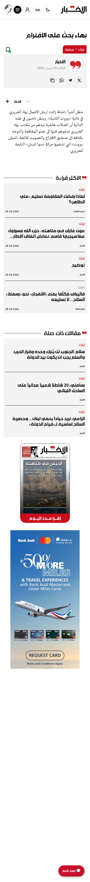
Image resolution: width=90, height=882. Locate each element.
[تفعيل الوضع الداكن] (48, 10)
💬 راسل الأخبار (71, 871)
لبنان (81, 49)
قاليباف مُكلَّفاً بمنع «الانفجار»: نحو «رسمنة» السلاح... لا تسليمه (45, 296)
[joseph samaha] (7, 10)
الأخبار (60, 62)
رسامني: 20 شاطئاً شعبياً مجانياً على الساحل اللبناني (51, 387)
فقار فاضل (80, 308)
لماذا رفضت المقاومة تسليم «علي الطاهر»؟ (52, 199)
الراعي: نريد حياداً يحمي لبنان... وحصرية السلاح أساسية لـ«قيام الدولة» (48, 421)
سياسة (69, 49)
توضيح (78, 265)
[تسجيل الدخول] (27, 10)
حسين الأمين (79, 211)
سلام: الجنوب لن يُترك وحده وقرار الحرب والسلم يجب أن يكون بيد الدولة (49, 354)
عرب (81, 287)
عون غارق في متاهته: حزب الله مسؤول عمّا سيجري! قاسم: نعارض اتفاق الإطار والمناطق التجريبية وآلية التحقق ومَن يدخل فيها (46, 233)
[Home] (74, 9)
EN (38, 10)
